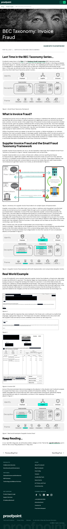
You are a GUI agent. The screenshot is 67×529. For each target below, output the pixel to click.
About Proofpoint (39, 465)
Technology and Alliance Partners (12, 481)
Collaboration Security (9, 465)
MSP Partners (6, 478)
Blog (2, 6)
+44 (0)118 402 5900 (40, 499)
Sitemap (28, 520)
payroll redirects (54, 443)
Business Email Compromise (37, 61)
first (22, 61)
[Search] (61, 2)
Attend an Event (39, 502)
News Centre (38, 480)
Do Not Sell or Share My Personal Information (44, 520)
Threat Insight (10, 6)
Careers (37, 474)
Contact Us (38, 505)
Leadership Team (39, 477)
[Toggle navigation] (64, 2)
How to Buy (38, 471)
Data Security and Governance (11, 468)
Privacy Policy (20, 520)
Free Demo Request (40, 508)
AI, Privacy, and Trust (40, 483)
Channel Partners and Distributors (12, 475)
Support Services (7, 497)
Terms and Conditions (8, 520)
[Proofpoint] (6, 2)
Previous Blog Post (11, 453)
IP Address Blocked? (8, 500)
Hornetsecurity (39, 486)
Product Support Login (9, 494)
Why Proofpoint (39, 468)
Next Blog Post (57, 453)
